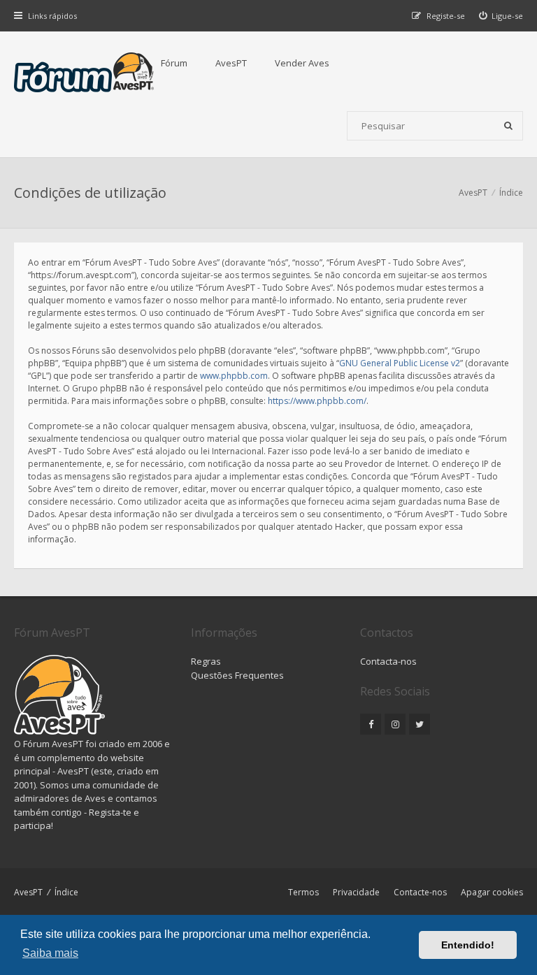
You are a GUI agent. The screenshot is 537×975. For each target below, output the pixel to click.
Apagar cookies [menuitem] (492, 892)
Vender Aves (302, 63)
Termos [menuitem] (303, 892)
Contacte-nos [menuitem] (420, 892)
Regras (206, 661)
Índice (66, 892)
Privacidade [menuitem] (356, 892)
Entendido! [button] (467, 945)
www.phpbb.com (234, 376)
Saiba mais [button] (50, 953)
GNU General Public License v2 (399, 363)
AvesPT (231, 63)
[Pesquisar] (508, 126)
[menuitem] (501, 15)
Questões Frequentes (237, 675)
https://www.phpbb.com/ (317, 401)
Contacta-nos (388, 661)
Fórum (174, 63)
